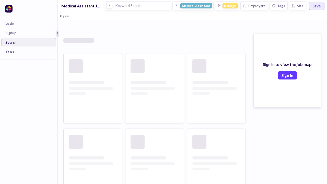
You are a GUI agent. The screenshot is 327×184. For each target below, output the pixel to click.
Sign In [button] (287, 75)
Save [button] (316, 6)
